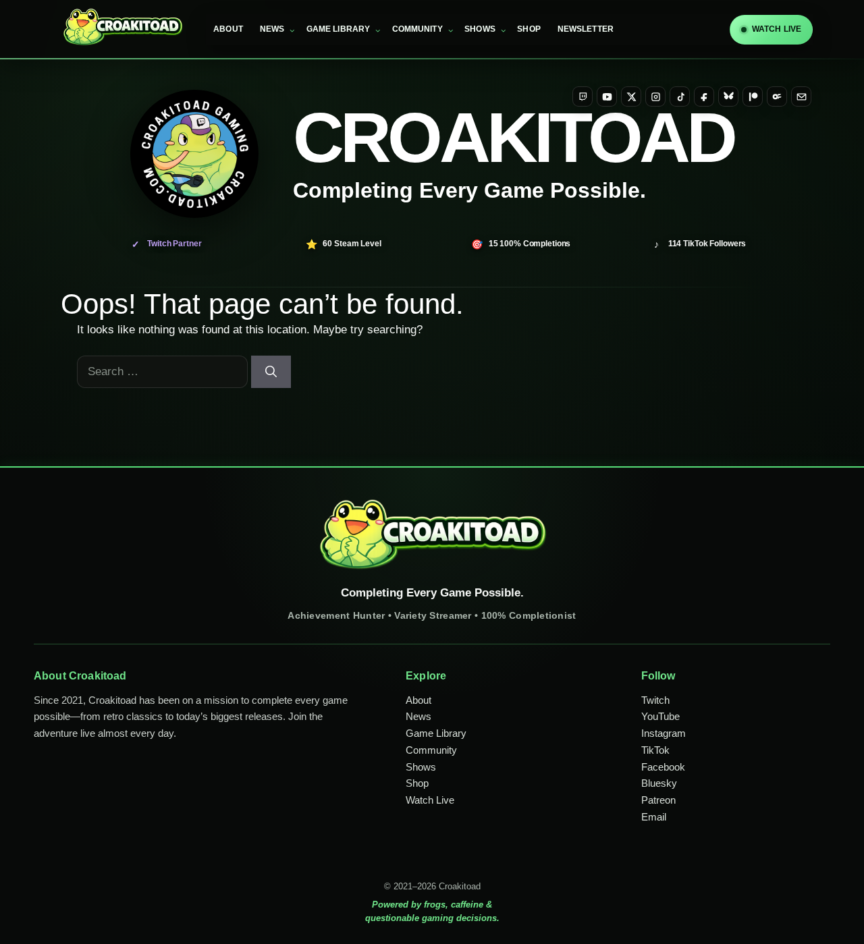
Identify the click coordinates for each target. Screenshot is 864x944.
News (272, 29)
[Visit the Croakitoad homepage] (194, 154)
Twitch (655, 700)
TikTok (655, 750)
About (228, 29)
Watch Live (430, 800)
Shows (479, 29)
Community (417, 29)
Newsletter (586, 29)
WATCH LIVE (776, 29)
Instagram (663, 733)
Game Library (338, 29)
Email (653, 817)
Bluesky (659, 783)
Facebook (663, 767)
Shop (528, 29)
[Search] (271, 372)
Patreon (658, 800)
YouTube (660, 716)
